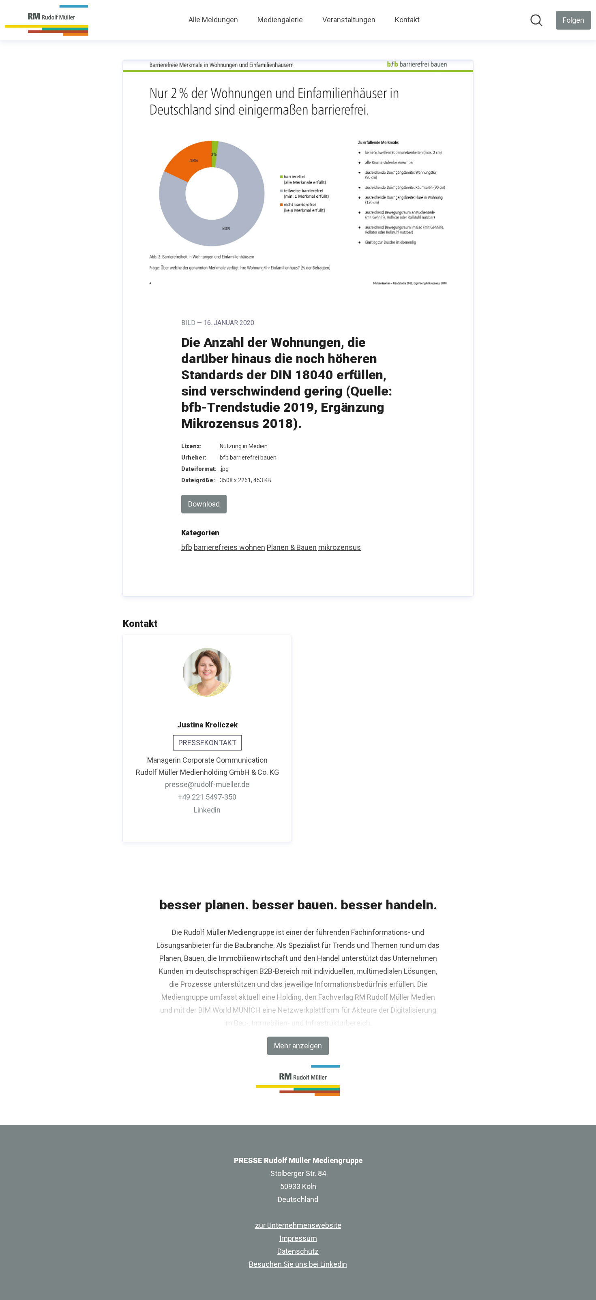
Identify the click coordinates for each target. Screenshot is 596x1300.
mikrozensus (339, 547)
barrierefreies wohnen (229, 547)
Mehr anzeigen (298, 1045)
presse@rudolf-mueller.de (207, 784)
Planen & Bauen (292, 547)
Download (204, 504)
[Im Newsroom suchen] (536, 20)
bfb (186, 547)
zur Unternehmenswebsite (298, 1225)
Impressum (298, 1238)
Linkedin (207, 810)
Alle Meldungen (213, 19)
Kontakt (407, 19)
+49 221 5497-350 (207, 797)
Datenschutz (298, 1251)
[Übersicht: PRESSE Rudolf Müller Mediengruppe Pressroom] (46, 20)
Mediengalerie (280, 19)
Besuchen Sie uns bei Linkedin (298, 1264)
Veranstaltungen (348, 19)
